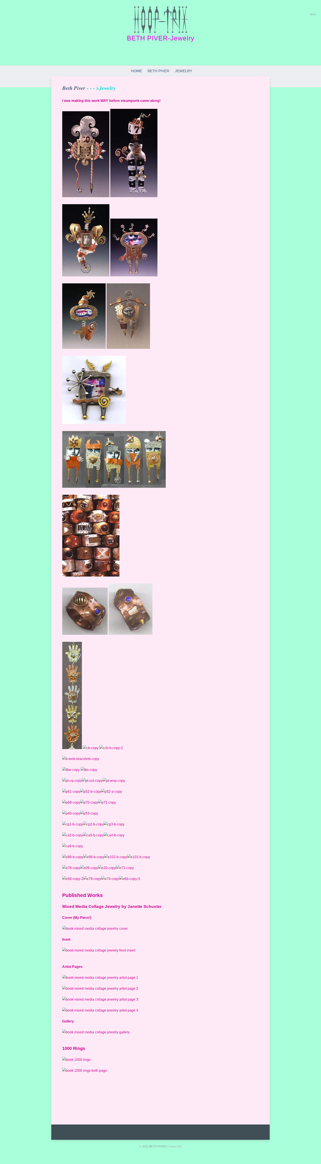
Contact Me (174, 1146)
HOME (136, 71)
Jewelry (183, 71)
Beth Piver (73, 88)
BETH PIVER (158, 71)
